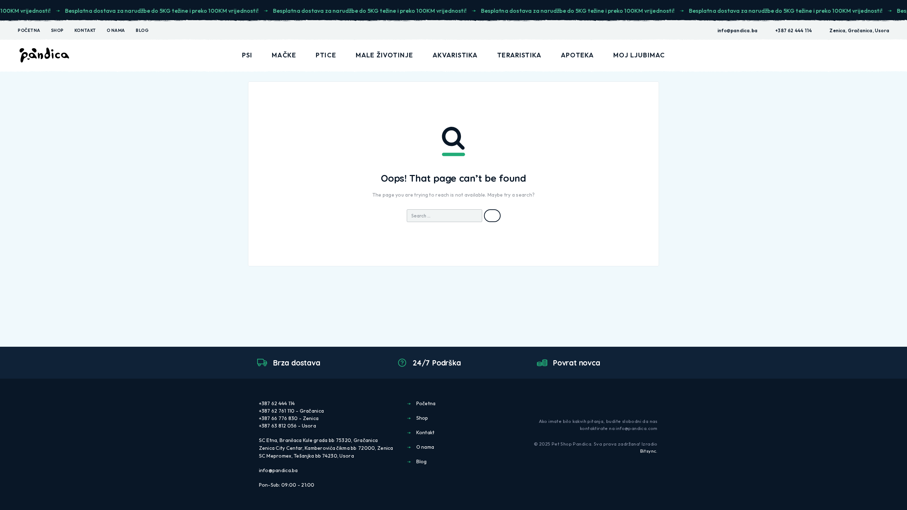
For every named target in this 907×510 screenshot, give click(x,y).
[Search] (837, 55)
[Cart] (886, 54)
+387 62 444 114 (793, 30)
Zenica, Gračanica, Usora (859, 30)
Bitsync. (649, 451)
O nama (116, 30)
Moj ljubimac (639, 55)
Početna (29, 30)
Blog (142, 30)
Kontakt (85, 30)
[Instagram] (654, 403)
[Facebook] (643, 403)
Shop (57, 30)
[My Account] (853, 55)
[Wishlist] (870, 55)
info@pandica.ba (737, 30)
